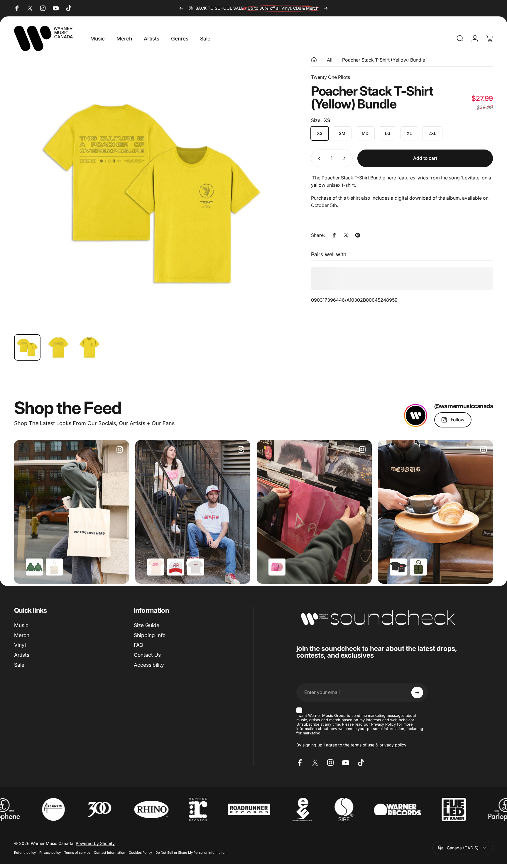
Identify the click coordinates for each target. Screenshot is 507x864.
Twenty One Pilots (330, 77)
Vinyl (20, 645)
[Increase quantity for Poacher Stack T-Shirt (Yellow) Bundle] (345, 158)
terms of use (362, 744)
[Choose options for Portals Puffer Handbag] (418, 567)
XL (409, 133)
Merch (21, 635)
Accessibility (149, 665)
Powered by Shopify (95, 843)
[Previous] (181, 8)
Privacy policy (50, 853)
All (329, 60)
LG (387, 133)
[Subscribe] (417, 692)
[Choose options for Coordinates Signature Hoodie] (34, 567)
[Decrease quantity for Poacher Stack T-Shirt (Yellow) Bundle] (318, 158)
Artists (21, 655)
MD (365, 133)
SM (342, 133)
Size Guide (146, 625)
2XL (432, 133)
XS (319, 133)
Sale (19, 665)
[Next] (325, 8)
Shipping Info (149, 635)
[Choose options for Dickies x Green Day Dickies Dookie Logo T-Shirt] (195, 567)
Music (21, 625)
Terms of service (77, 853)
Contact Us (147, 655)
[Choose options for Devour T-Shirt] (398, 567)
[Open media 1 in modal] (150, 193)
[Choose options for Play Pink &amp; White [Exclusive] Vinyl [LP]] (276, 567)
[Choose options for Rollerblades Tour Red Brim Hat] (175, 567)
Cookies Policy (140, 853)
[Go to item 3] (89, 347)
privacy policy (392, 744)
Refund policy (25, 853)
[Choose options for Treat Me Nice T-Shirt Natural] (155, 567)
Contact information (109, 853)
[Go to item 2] (58, 347)
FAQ (138, 645)
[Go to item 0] (27, 347)
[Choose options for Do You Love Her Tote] (54, 567)
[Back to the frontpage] (314, 60)
